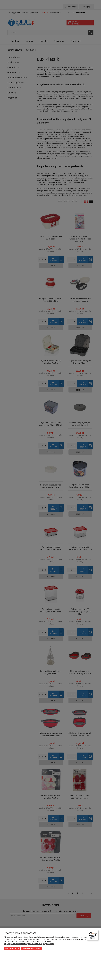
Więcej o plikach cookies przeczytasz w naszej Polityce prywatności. (29, 944)
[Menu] (97, 931)
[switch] (92, 937)
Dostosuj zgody (12, 948)
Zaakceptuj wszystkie (31, 948)
